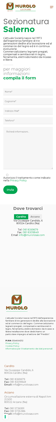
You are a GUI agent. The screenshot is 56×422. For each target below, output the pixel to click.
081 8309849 (31, 232)
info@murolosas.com (32, 235)
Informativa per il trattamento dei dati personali (29, 348)
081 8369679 (30, 229)
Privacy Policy (18, 180)
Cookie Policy (12, 346)
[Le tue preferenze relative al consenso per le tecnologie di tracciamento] (5, 417)
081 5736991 (17, 408)
